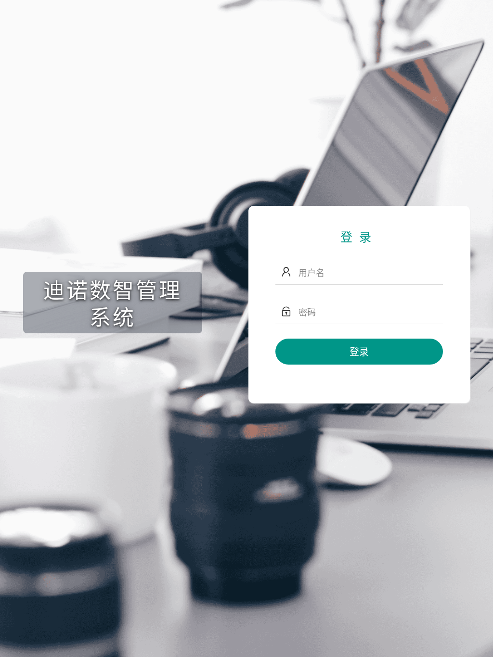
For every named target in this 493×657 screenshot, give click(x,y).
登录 (359, 351)
